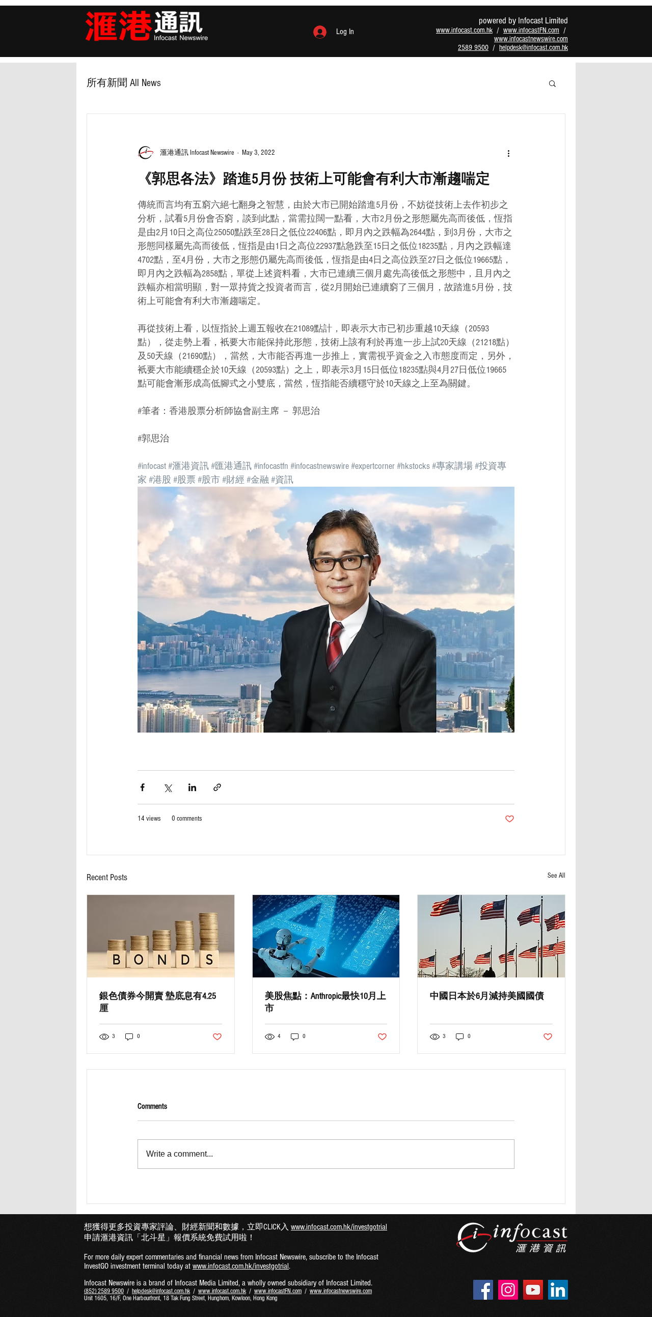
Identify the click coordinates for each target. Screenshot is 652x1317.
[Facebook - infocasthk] (483, 1290)
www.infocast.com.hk (464, 30)
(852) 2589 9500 (104, 1291)
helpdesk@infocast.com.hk (533, 47)
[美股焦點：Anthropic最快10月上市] (326, 936)
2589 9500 (473, 47)
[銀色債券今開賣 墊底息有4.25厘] (160, 936)
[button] (552, 83)
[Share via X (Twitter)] (167, 787)
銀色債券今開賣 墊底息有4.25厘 (157, 1002)
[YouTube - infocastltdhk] (533, 1290)
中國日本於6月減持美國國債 (487, 996)
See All (556, 876)
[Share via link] (217, 787)
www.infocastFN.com (531, 30)
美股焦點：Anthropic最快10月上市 (325, 1002)
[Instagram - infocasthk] (508, 1290)
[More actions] (508, 153)
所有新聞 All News (124, 83)
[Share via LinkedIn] (192, 787)
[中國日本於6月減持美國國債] (491, 936)
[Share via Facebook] (142, 787)
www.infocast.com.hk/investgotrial (339, 1226)
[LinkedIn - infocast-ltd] (558, 1290)
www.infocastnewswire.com (531, 39)
